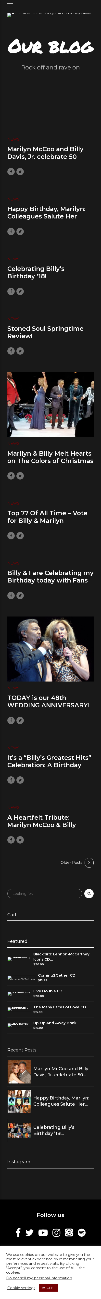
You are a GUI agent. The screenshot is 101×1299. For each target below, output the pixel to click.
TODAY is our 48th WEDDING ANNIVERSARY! (48, 701)
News (13, 139)
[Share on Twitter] (20, 171)
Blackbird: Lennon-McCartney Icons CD (61, 957)
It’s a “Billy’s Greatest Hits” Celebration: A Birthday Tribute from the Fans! (49, 765)
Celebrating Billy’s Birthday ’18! (35, 272)
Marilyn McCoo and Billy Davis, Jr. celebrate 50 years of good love (45, 156)
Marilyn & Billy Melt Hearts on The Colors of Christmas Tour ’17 (50, 461)
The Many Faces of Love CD (59, 1007)
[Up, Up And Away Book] (19, 1025)
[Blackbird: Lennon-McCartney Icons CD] (19, 959)
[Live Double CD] (19, 993)
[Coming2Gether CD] (21, 977)
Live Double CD (48, 991)
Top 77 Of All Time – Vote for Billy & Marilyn (47, 516)
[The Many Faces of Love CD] (19, 1009)
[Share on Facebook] (11, 171)
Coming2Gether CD (57, 975)
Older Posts (71, 862)
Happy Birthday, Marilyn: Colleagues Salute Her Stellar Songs (46, 216)
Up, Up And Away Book (54, 1022)
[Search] (89, 893)
